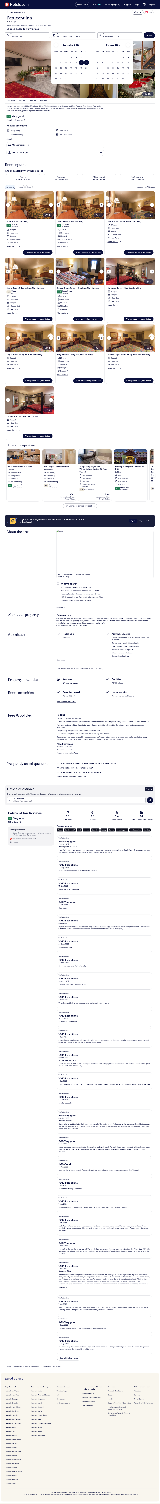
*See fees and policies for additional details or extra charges (79, 668)
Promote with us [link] (88, 1401)
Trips (137, 4)
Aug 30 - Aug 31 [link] (61, 179)
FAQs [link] (58, 1395)
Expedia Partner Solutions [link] (91, 1397)
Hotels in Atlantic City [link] (13, 1459)
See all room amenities (66, 701)
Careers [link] (137, 1395)
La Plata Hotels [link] (46, 1367)
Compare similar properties (81, 506)
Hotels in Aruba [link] (36, 1391)
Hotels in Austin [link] (10, 1443)
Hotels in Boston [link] (11, 1455)
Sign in (152, 4)
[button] (61, 57)
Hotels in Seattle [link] (11, 1475)
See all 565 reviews (14, 120)
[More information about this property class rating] (14, 22)
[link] (149, 12)
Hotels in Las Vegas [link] (12, 1391)
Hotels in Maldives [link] (37, 1403)
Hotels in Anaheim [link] (11, 1479)
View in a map (64, 576)
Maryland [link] (35, 1367)
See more (60, 607)
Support (127, 4)
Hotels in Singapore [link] (38, 1399)
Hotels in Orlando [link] (11, 1403)
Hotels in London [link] (11, 1467)
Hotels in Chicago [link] (11, 1399)
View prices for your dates (37, 252)
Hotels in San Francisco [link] (13, 1419)
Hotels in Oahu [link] (36, 1431)
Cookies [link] (111, 1399)
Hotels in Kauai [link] (36, 1427)
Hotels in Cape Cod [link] (38, 1435)
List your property (112, 4)
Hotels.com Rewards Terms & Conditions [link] (119, 1414)
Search (149, 35)
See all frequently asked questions (71, 776)
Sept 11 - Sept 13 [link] (137, 179)
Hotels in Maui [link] (36, 1419)
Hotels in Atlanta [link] (11, 1447)
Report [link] (15, 842)
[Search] (150, 800)
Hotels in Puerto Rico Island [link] (41, 1423)
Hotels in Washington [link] (13, 1439)
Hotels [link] (8, 1367)
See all (9, 139)
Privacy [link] (110, 1395)
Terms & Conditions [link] (115, 1391)
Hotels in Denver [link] (11, 1435)
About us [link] (137, 1391)
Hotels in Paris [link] (10, 1431)
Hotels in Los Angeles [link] (13, 1423)
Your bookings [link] (62, 1391)
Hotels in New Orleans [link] (13, 1407)
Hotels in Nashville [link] (11, 1415)
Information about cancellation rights (72, 625)
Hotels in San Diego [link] (12, 1411)
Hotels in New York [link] (12, 1395)
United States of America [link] (21, 1367)
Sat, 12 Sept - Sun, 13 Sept (68, 36)
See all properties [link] (18, 12)
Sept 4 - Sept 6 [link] (99, 179)
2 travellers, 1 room (111, 36)
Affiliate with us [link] (88, 1393)
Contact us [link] (61, 1399)
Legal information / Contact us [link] (119, 1403)
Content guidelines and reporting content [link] (117, 1408)
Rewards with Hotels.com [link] (143, 1403)
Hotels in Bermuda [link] (37, 1407)
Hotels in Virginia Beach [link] (13, 1471)
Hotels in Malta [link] (36, 1411)
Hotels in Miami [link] (10, 1427)
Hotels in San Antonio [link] (13, 1451)
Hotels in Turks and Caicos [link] (40, 1395)
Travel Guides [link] (139, 1399)
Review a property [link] (63, 1403)
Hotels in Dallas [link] (10, 1483)
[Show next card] (154, 475)
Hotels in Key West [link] (12, 1463)
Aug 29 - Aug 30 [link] (23, 179)
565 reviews (13, 822)
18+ (149, 94)
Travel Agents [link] (87, 1405)
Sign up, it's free (146, 521)
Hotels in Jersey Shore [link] (39, 1415)
